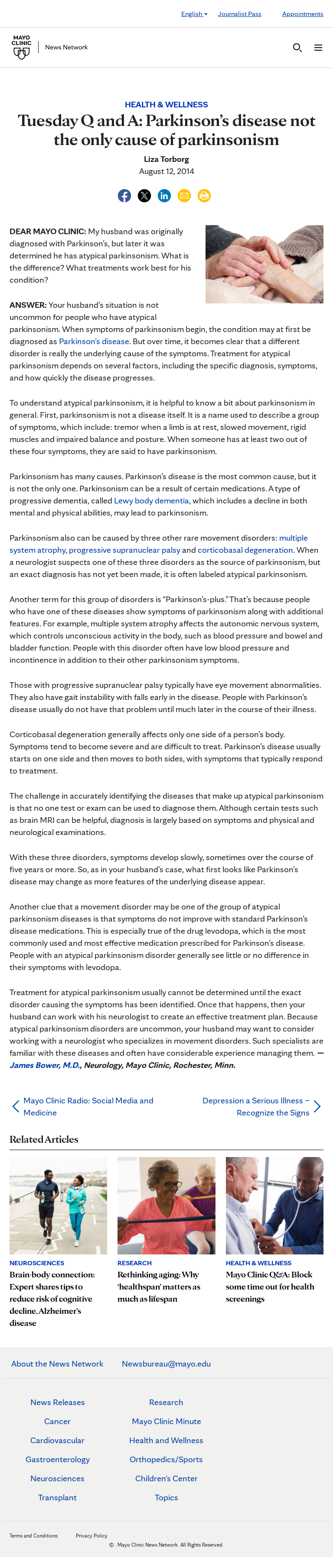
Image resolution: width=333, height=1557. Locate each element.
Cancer (57, 1421)
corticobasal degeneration (245, 550)
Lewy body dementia (151, 500)
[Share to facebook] (125, 194)
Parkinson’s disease (94, 341)
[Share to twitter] (145, 194)
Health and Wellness (166, 1440)
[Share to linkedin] (165, 194)
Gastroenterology (58, 1459)
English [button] (192, 14)
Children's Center (166, 1478)
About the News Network (57, 1363)
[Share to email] (185, 194)
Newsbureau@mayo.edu (166, 1363)
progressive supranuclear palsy (125, 550)
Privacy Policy (92, 1535)
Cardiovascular (57, 1440)
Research (166, 1402)
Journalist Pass (239, 14)
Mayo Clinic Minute (166, 1421)
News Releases (57, 1402)
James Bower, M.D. (45, 1065)
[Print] (204, 194)
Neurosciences (57, 1478)
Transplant (57, 1497)
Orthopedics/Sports (166, 1459)
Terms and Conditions (34, 1535)
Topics (166, 1497)
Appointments (302, 14)
